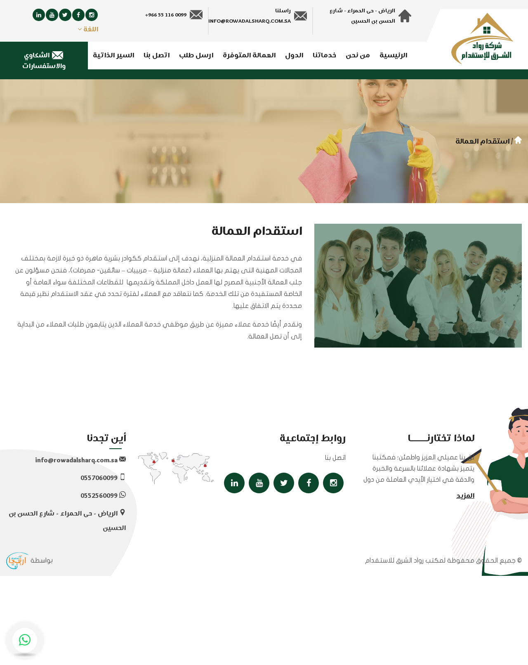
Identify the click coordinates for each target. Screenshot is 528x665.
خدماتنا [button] (324, 55)
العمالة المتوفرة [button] (249, 55)
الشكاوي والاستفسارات (44, 61)
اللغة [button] (90, 29)
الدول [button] (294, 55)
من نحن (358, 55)
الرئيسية (393, 55)
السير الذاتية (113, 55)
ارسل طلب (196, 55)
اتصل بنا (157, 55)
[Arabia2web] (17, 560)
